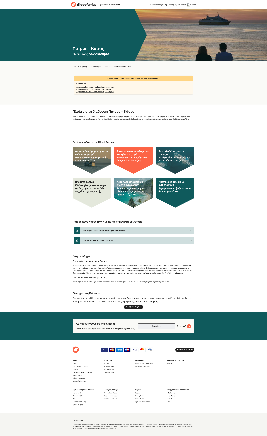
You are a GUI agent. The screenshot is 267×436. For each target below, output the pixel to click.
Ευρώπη (83, 67)
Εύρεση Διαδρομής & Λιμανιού (82, 372)
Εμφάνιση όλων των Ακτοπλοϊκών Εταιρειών (93, 89)
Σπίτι (74, 67)
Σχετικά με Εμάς (78, 393)
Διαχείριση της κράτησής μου (144, 363)
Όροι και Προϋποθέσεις (142, 402)
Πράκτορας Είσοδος (110, 399)
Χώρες (75, 363)
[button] (134, 230)
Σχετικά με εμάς (78, 404)
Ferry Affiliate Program (111, 393)
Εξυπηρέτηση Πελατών (80, 366)
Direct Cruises (171, 396)
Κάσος (107, 67)
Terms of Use (139, 399)
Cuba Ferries (170, 393)
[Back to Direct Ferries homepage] (83, 4)
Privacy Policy (139, 396)
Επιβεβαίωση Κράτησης (143, 366)
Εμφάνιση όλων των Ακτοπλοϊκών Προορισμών (95, 92)
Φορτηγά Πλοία (109, 366)
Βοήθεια (169, 363)
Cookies (137, 393)
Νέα (74, 399)
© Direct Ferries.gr (78, 420)
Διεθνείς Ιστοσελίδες (79, 402)
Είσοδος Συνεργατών (111, 396)
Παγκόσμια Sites (78, 396)
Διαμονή (106, 363)
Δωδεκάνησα (96, 67)
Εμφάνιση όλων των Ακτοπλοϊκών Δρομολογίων (95, 87)
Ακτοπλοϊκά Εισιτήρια (79, 381)
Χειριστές (76, 369)
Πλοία (168, 402)
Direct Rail (169, 399)
